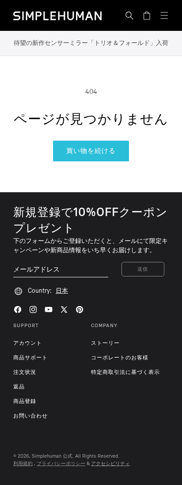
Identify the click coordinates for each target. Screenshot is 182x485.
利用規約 (23, 463)
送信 (142, 269)
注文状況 (24, 372)
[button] (129, 15)
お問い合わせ (30, 416)
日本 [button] (62, 291)
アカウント (27, 343)
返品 (19, 387)
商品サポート (30, 357)
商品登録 (24, 401)
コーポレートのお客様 (119, 357)
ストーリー (105, 343)
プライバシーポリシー (61, 463)
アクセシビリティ (110, 463)
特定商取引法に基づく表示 (125, 372)
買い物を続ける (91, 151)
